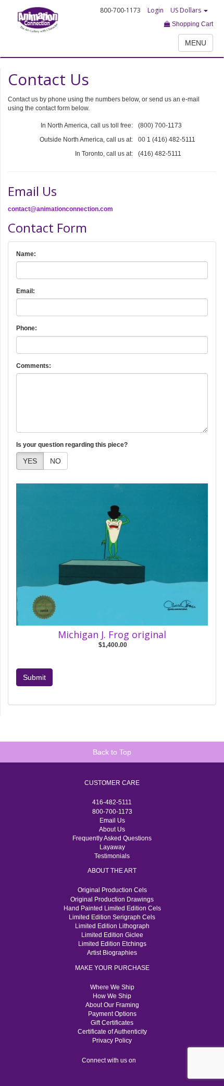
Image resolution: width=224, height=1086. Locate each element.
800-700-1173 (112, 811)
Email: (25, 291)
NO (55, 461)
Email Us (112, 820)
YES (30, 461)
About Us (112, 829)
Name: (26, 254)
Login (155, 10)
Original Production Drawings (112, 899)
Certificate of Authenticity (112, 1031)
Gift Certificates (112, 1022)
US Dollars (186, 10)
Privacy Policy (112, 1040)
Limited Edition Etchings (112, 944)
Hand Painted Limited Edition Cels (112, 908)
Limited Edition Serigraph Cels (112, 917)
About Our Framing (112, 1005)
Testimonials (112, 856)
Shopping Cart (191, 24)
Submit (34, 677)
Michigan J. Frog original (112, 634)
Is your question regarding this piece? (72, 444)
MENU (195, 43)
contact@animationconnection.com (60, 209)
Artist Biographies (112, 952)
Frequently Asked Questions (112, 838)
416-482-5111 (112, 802)
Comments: (33, 365)
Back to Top (112, 752)
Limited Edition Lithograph (112, 926)
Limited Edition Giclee (112, 935)
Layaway (112, 847)
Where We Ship (112, 987)
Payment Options (112, 1014)
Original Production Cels (112, 890)
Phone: (26, 328)
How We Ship (112, 996)
